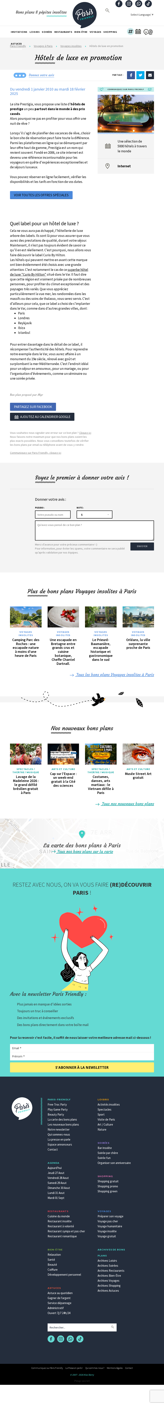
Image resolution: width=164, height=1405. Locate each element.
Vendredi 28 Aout (58, 1178)
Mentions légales (115, 1367)
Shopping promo (108, 1186)
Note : (80, 507)
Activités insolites (109, 1104)
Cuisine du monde (59, 1216)
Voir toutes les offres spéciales (41, 195)
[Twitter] (140, 74)
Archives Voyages (108, 1280)
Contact (53, 1149)
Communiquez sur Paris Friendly (47, 1367)
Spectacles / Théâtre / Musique (25, 771)
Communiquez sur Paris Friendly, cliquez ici (35, 453)
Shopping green (107, 1191)
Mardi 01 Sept (56, 1198)
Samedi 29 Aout (57, 1183)
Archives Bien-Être (109, 1275)
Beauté (52, 1264)
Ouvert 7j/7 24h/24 (59, 1313)
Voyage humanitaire (110, 1226)
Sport (101, 1114)
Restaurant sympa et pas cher (66, 1231)
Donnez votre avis (41, 75)
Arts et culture (63, 769)
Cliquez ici (85, 433)
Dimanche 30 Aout (59, 1188)
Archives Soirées (108, 1265)
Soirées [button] (47, 32)
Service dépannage (59, 1303)
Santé (51, 1259)
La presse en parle (59, 1139)
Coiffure (53, 1269)
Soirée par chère (108, 1153)
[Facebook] (131, 74)
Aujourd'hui (55, 1168)
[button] (130, 32)
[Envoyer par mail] (150, 74)
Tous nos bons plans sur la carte (84, 851)
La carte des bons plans (62, 1119)
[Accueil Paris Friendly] (85, 13)
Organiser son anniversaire (114, 1163)
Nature (102, 1129)
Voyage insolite (107, 1231)
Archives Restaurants (111, 1270)
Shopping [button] (110, 32)
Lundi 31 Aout (56, 1193)
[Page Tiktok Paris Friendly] (148, 4)
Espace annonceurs (60, 1144)
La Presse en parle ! (74, 1367)
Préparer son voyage (110, 1216)
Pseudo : (39, 507)
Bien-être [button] (80, 32)
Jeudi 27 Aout (56, 1173)
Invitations (19, 32)
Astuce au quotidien (60, 1293)
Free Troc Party (57, 1104)
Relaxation (54, 1254)
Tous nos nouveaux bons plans (127, 803)
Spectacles (104, 1109)
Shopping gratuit (108, 1181)
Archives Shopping (109, 1285)
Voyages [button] (95, 32)
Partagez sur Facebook (33, 407)
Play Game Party (58, 1109)
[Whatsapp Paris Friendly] (138, 4)
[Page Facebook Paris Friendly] (119, 4)
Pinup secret (82, 1381)
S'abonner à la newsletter (82, 1067)
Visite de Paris (106, 1119)
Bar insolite (105, 1148)
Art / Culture (105, 1124)
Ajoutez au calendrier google (45, 417)
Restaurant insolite (60, 1221)
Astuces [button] (16, 43)
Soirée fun (104, 1158)
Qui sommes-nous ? (94, 1367)
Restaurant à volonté (61, 1226)
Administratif (56, 1308)
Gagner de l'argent (59, 1298)
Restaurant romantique (62, 1236)
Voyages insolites (26, 633)
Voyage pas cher (108, 1221)
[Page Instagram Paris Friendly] (128, 4)
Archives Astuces (108, 1290)
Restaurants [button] (63, 32)
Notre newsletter (59, 1129)
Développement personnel (64, 1274)
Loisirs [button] (35, 32)
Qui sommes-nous (59, 1134)
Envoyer (142, 546)
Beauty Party (56, 1114)
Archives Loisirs (107, 1260)
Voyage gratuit (107, 1236)
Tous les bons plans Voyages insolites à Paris (114, 674)
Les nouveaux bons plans (63, 1124)
